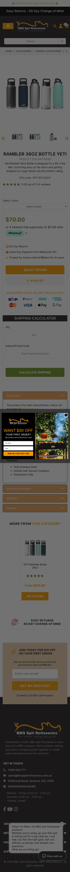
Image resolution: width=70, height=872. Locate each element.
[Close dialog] (66, 415)
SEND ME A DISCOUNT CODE (18, 454)
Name (5, 440)
